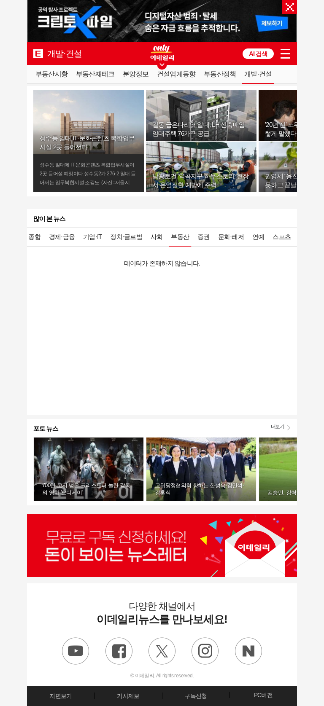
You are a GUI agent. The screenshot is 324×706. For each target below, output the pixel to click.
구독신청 (195, 696)
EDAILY (38, 53)
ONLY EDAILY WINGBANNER (162, 52)
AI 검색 (258, 53)
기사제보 (128, 696)
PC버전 (263, 695)
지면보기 (60, 696)
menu (285, 53)
